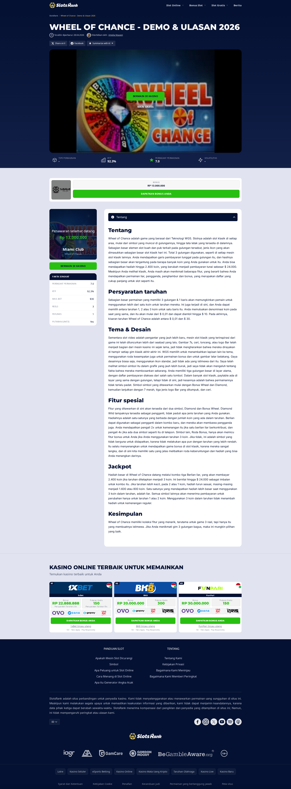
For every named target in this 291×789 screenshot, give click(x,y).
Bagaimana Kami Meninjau (173, 670)
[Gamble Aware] (186, 753)
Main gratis (145, 106)
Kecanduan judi (151, 783)
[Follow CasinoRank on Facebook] (197, 721)
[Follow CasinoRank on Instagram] (205, 721)
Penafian (127, 783)
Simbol (113, 664)
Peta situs (227, 783)
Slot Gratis (218, 5)
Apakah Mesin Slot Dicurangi (113, 658)
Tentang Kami (173, 658)
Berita (238, 5)
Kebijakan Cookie (102, 783)
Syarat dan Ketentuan (70, 783)
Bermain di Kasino (145, 96)
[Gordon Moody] (140, 753)
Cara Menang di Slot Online (113, 676)
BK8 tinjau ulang (145, 626)
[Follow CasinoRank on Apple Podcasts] (238, 721)
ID (53, 721)
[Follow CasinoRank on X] (213, 721)
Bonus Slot (196, 5)
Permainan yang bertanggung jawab (191, 783)
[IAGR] (69, 753)
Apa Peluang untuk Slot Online (113, 670)
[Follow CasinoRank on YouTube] (222, 721)
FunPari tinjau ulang (210, 626)
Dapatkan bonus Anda (156, 193)
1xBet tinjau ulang (80, 626)
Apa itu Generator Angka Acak (114, 682)
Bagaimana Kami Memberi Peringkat (173, 676)
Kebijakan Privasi (173, 664)
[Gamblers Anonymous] (87, 753)
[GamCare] (111, 753)
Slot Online (173, 5)
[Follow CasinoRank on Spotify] (230, 721)
